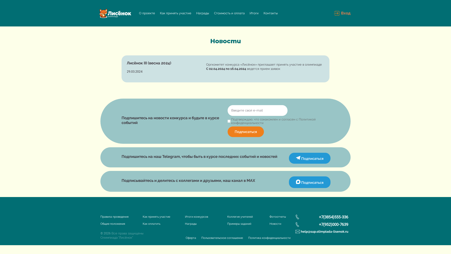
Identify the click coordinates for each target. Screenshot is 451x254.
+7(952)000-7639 (333, 224)
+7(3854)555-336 (333, 217)
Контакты (271, 13)
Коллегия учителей (240, 216)
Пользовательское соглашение (222, 238)
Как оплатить (151, 223)
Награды (202, 13)
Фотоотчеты (278, 216)
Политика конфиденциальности (269, 238)
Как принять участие (175, 13)
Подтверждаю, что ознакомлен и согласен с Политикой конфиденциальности (273, 121)
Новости (275, 223)
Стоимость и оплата (229, 13)
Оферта (191, 238)
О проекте (147, 13)
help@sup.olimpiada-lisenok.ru (324, 231)
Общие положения (112, 223)
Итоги (254, 13)
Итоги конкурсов (196, 216)
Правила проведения (114, 216)
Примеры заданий (239, 223)
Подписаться (246, 132)
